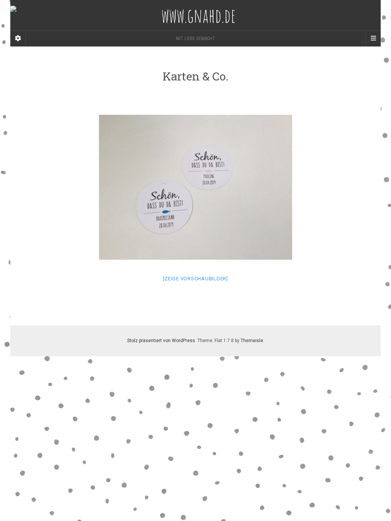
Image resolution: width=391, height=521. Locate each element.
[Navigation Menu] (373, 38)
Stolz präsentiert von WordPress (161, 340)
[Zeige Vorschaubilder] (195, 278)
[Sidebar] (18, 38)
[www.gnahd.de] (195, 15)
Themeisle (252, 340)
